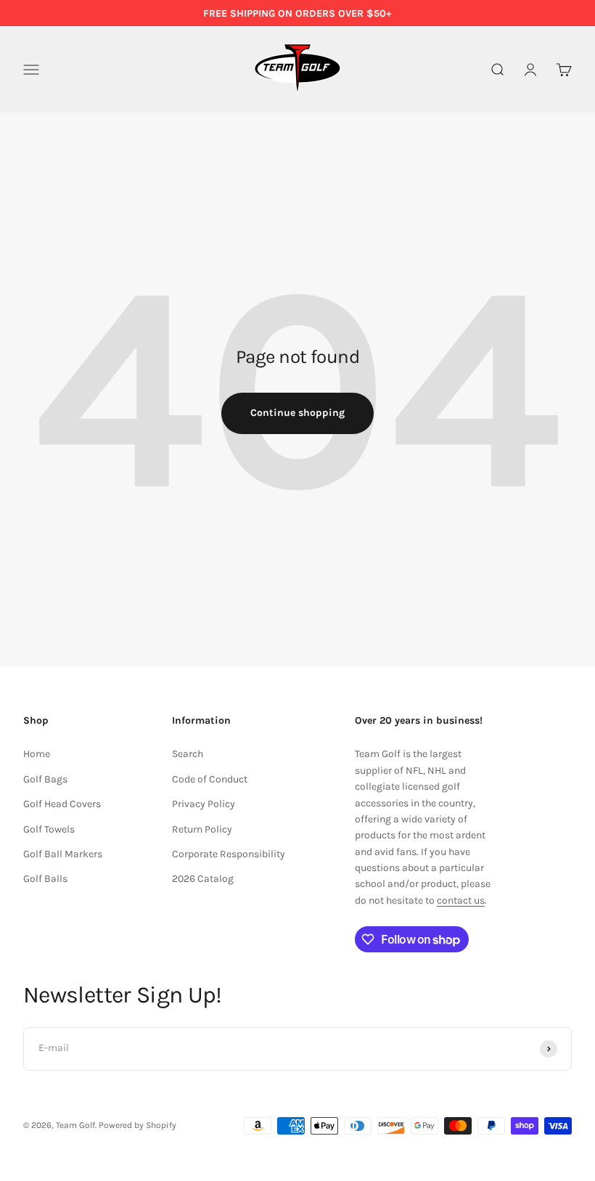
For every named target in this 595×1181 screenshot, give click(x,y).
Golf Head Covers (62, 804)
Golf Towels (49, 829)
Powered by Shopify (137, 1125)
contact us (461, 900)
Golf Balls (45, 879)
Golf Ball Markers (62, 854)
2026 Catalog (203, 879)
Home (36, 754)
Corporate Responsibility (228, 854)
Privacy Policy (203, 804)
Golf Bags (45, 779)
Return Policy (202, 829)
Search (187, 754)
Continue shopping (297, 412)
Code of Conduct (209, 779)
